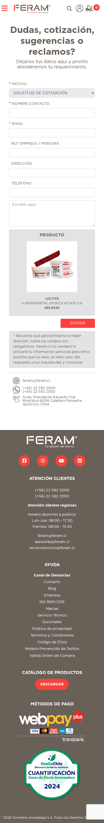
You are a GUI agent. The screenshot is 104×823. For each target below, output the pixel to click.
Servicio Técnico (52, 615)
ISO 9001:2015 (52, 602)
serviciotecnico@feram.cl (52, 548)
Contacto (52, 582)
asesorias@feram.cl (52, 542)
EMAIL (16, 124)
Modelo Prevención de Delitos (52, 649)
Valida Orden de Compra (52, 656)
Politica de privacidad (52, 629)
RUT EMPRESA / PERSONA (34, 143)
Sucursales (52, 622)
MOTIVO (18, 84)
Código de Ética (52, 642)
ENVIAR (77, 323)
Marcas (52, 609)
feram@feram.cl (52, 536)
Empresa (52, 595)
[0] (89, 8)
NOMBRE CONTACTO (29, 104)
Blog (52, 588)
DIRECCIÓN (21, 163)
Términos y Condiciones (52, 635)
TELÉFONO (21, 183)
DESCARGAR (52, 684)
